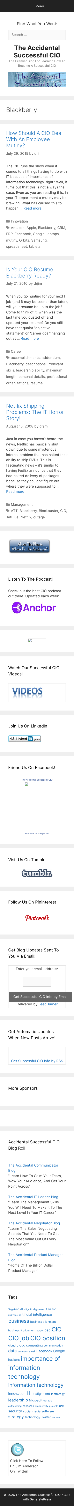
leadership (18, 1400)
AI (21, 1309)
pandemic (28, 1405)
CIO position (47, 1338)
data (12, 1350)
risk (61, 1405)
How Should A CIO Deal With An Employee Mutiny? (34, 139)
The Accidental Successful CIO (37, 51)
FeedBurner (48, 1004)
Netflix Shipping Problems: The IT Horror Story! (35, 412)
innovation (16, 1393)
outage (39, 517)
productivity (41, 1406)
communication (53, 1345)
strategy (16, 1416)
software (48, 1411)
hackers (14, 1360)
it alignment (41, 1394)
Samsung (39, 240)
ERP (9, 234)
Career (16, 351)
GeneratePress (41, 1499)
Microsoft (35, 1400)
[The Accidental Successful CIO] (37, 785)
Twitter (46, 1417)
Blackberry (46, 228)
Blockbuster (48, 511)
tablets (34, 246)
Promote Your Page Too (37, 833)
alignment (39, 1309)
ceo (48, 1330)
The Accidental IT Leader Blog (33, 1197)
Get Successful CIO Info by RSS (37, 1061)
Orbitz (24, 240)
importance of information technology (34, 1367)
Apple (31, 228)
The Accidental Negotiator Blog (34, 1223)
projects (53, 1406)
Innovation (19, 221)
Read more (32, 208)
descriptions (35, 364)
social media (31, 1411)
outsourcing (15, 1406)
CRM (61, 228)
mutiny (11, 240)
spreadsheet (16, 246)
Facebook (23, 234)
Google (39, 234)
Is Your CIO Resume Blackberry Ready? (29, 272)
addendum (51, 358)
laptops (53, 234)
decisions (23, 1351)
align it (28, 1309)
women (56, 1417)
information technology (36, 1385)
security (15, 1411)
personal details (31, 377)
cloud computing (30, 1345)
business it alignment (22, 1330)
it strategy (58, 1393)
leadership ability (30, 370)
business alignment (43, 1321)
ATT (14, 511)
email (32, 1351)
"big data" (13, 1309)
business (18, 1321)
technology (32, 1417)
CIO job (18, 1338)
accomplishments (25, 358)
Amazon (17, 228)
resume (36, 383)
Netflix (26, 517)
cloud (12, 1345)
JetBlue (12, 517)
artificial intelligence (35, 1314)
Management (22, 504)
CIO (63, 511)
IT (29, 1392)
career (40, 1330)
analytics (13, 1315)
